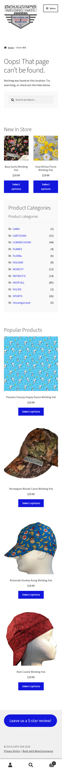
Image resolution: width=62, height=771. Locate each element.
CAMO (16, 229)
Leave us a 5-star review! (30, 720)
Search (31, 765)
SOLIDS (17, 289)
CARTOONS (19, 235)
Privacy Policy (12, 751)
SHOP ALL (18, 282)
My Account (10, 765)
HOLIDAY (18, 262)
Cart (47, 762)
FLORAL (17, 256)
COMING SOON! (22, 242)
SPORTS (17, 296)
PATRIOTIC (19, 276)
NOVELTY (18, 269)
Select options (16, 187)
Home (11, 47)
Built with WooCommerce (38, 751)
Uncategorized (21, 302)
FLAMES (17, 249)
